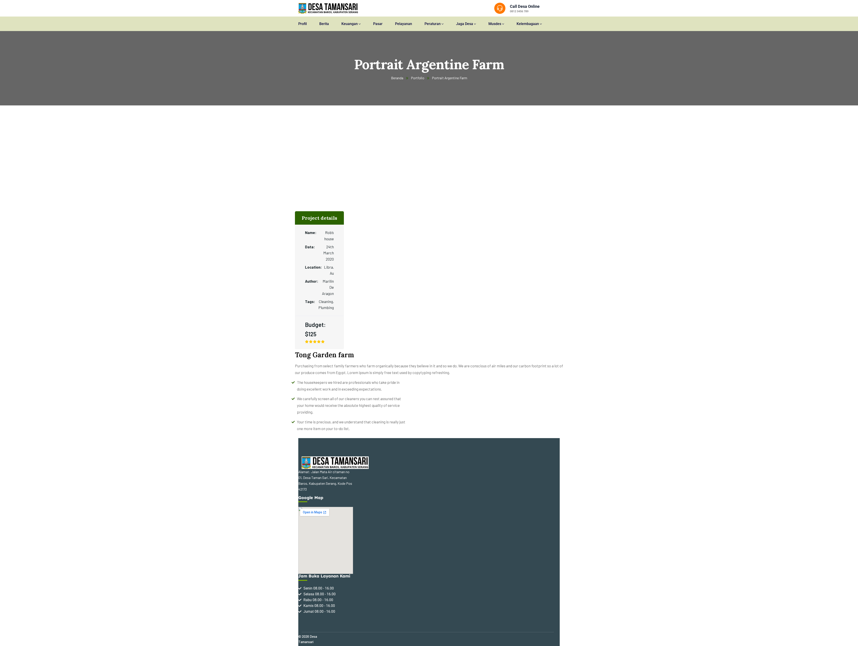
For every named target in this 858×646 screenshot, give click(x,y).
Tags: (310, 301)
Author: (311, 281)
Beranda (397, 78)
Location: (312, 267)
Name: (310, 232)
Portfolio (417, 78)
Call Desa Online (525, 6)
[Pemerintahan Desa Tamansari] (328, 8)
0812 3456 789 (519, 11)
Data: (310, 247)
